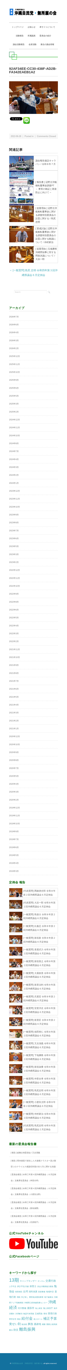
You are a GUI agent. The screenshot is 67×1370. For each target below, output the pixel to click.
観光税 (24, 1324)
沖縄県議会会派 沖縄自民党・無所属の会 (27, 1363)
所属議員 (31, 36)
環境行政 (52, 1313)
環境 (45, 1314)
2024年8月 (14, 443)
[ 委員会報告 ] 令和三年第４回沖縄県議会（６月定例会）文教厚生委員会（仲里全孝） (33, 1177)
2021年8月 (14, 673)
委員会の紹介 (45, 36)
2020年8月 (14, 760)
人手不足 (12, 1286)
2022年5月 (14, 617)
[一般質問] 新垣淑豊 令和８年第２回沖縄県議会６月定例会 (39, 1069)
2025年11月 (14, 364)
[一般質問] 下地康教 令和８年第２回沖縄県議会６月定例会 (39, 1057)
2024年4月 (14, 459)
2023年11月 (14, 499)
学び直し (24, 1297)
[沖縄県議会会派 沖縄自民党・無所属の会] (33, 10)
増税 (18, 1297)
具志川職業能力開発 (45, 1286)
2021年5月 (14, 697)
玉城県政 (39, 1313)
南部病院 (18, 1292)
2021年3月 (14, 713)
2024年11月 (14, 427)
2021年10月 (14, 657)
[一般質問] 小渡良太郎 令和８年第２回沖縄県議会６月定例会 (39, 1104)
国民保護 (33, 1291)
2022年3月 (14, 633)
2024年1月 (14, 483)
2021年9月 (14, 665)
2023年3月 (14, 554)
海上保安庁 (48, 1308)
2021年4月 (14, 705)
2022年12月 (14, 570)
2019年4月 (14, 863)
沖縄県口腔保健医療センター (35, 1303)
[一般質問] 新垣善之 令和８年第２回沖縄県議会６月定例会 (39, 963)
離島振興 (27, 1329)
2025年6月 (14, 388)
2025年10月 (14, 372)
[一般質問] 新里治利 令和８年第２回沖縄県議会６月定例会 (39, 986)
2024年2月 (14, 475)
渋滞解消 (18, 1314)
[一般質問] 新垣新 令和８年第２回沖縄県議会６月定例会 (39, 940)
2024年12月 (14, 420)
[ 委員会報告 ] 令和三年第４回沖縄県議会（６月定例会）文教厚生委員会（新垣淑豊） (33, 1205)
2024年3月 (14, 467)
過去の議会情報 (47, 44)
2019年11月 (14, 815)
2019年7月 (14, 839)
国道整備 (41, 1292)
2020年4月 (14, 784)
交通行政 (51, 1280)
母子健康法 (48, 1297)
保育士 (33, 1286)
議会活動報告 (19, 44)
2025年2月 (14, 412)
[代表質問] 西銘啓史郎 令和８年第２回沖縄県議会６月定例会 (39, 893)
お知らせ (31, 27)
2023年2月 (14, 562)
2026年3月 (14, 340)
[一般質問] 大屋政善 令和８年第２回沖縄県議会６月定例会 (39, 975)
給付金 (27, 1318)
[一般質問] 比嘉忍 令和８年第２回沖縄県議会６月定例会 (39, 928)
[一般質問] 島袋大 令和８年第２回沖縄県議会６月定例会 (39, 916)
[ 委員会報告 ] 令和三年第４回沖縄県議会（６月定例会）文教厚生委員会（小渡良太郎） (33, 1191)
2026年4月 (14, 332)
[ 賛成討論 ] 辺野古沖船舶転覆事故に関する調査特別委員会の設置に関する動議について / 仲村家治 (46, 235)
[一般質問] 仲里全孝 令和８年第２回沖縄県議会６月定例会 (39, 1080)
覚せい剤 (15, 1324)
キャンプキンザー (28, 1281)
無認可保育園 (28, 1314)
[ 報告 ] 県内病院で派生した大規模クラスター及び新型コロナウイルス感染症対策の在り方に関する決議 (33, 1164)
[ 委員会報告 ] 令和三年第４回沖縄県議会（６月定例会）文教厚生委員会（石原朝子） (33, 1219)
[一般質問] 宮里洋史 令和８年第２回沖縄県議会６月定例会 (39, 1010)
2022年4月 (14, 626)
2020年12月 (14, 736)
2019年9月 (14, 831)
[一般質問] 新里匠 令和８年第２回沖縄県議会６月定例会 (39, 1022)
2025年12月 (14, 356)
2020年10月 (14, 744)
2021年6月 (14, 689)
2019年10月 (14, 823)
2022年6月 (14, 610)
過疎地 (37, 1324)
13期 (14, 1280)
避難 (44, 1324)
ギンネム (41, 1281)
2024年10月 (14, 435)
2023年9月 (14, 515)
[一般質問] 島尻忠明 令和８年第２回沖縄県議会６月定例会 (39, 1092)
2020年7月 (14, 768)
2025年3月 (14, 404)
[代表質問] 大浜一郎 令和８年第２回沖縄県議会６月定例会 (39, 904)
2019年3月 (14, 871)
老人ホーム (38, 1319)
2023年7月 (14, 530)
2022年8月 (14, 602)
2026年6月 (14, 324)
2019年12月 (14, 808)
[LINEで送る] (26, 118)
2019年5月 (14, 855)
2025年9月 (14, 380)
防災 (15, 1330)
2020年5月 (14, 776)
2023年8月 (14, 522)
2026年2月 (14, 348)
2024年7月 (14, 451)
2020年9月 (14, 752)
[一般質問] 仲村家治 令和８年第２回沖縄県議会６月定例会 (39, 1116)
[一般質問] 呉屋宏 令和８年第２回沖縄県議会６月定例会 (39, 998)
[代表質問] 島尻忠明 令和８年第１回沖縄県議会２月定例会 (39, 1127)
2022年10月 (14, 586)
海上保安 (38, 1308)
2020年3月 (14, 792)
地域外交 (50, 1292)
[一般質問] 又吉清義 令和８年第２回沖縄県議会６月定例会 (39, 1045)
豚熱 (30, 1324)
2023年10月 (14, 507)
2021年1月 (14, 728)
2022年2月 (14, 641)
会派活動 (32, 44)
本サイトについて (47, 27)
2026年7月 (14, 317)
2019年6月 (14, 847)
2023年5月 (14, 546)
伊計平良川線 (23, 1286)
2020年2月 (14, 800)
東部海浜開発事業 (36, 1297)
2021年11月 (14, 649)
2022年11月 (14, 578)
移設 (19, 1319)
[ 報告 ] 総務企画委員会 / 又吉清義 (25, 1153)
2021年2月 (14, 721)
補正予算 (50, 1318)
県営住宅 (12, 1319)
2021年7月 (14, 681)
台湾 (25, 1291)
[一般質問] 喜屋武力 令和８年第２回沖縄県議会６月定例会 (39, 951)
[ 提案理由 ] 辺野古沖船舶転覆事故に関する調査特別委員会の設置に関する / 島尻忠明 (46, 215)
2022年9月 (14, 594)
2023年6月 (14, 538)
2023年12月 (14, 491)
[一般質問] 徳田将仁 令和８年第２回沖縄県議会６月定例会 (39, 1033)
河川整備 (22, 1308)
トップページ (18, 27)
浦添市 (30, 1308)
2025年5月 (14, 396)
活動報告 (20, 36)
